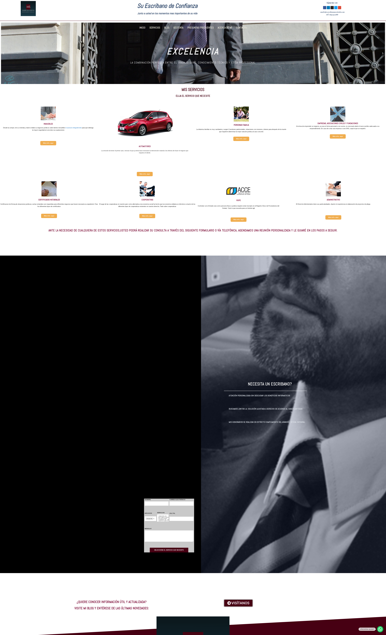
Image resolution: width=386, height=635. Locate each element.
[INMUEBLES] (162, 516)
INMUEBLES (48, 124)
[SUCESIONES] (162, 518)
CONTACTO (241, 27)
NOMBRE (148, 499)
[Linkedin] (328, 7)
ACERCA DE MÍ (225, 27)
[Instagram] (332, 7)
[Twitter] (335, 7)
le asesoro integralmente (74, 128)
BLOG (166, 27)
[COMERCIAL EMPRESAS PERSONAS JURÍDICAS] (162, 519)
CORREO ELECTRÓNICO (177, 499)
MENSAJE (148, 528)
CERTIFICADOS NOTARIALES (49, 199)
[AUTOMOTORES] (162, 517)
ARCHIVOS (148, 513)
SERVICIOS (154, 27)
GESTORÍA (178, 27)
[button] (3, 53)
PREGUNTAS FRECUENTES (200, 27)
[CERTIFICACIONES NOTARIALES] (162, 521)
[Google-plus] (339, 7)
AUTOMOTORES (145, 146)
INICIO (142, 27)
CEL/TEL (172, 513)
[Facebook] (324, 7)
